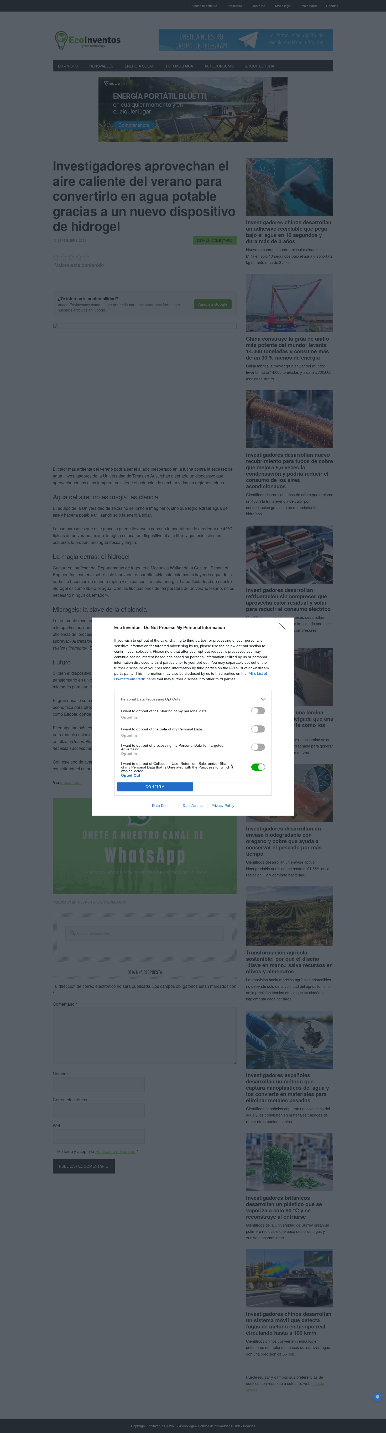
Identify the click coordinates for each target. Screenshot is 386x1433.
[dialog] (193, 717)
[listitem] (193, 699)
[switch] (258, 710)
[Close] (284, 628)
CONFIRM (155, 787)
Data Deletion (163, 805)
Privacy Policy (222, 805)
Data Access (193, 805)
